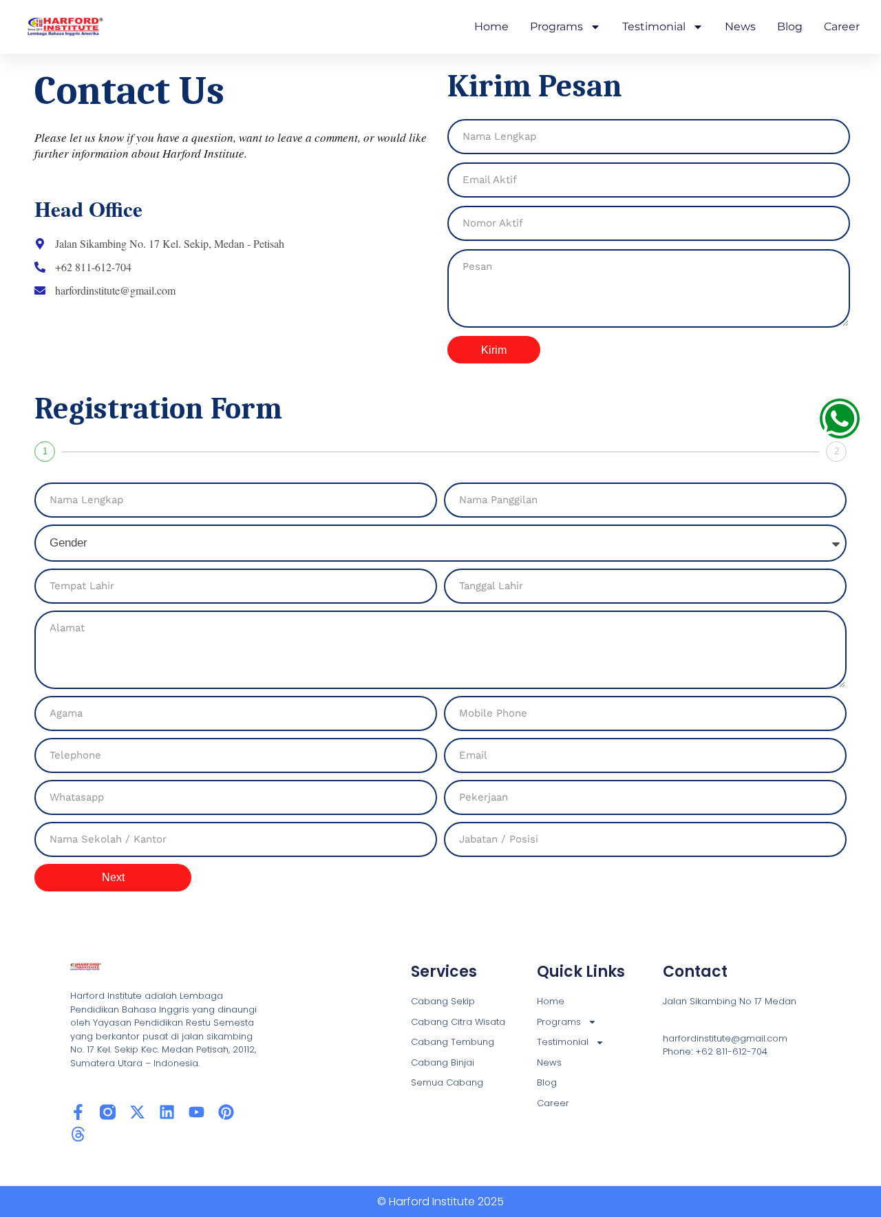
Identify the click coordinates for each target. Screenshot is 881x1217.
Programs (556, 26)
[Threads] (78, 1134)
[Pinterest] (226, 1112)
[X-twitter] (137, 1112)
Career (842, 26)
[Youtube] (196, 1112)
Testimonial (654, 26)
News (740, 26)
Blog (790, 26)
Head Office (88, 208)
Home (491, 26)
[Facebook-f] (78, 1112)
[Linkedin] (167, 1112)
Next (113, 877)
